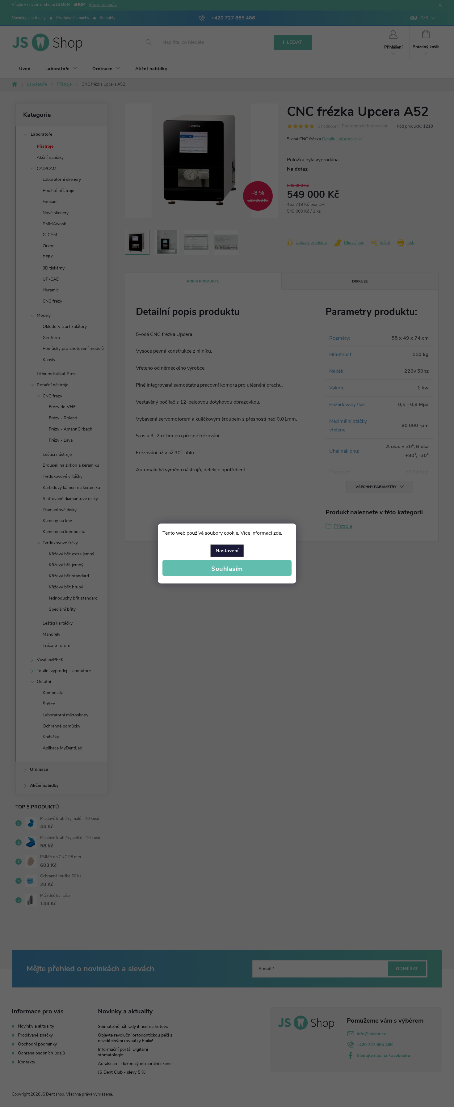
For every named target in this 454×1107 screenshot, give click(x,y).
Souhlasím (227, 569)
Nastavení (227, 550)
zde (277, 533)
